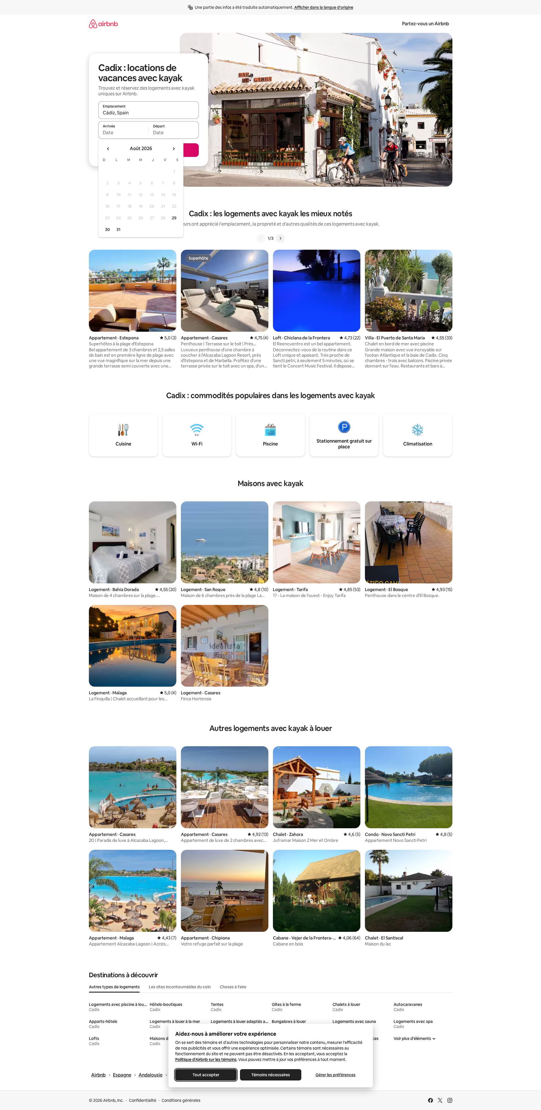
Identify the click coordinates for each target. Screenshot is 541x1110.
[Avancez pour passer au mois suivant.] (173, 148)
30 (107, 229)
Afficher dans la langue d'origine (323, 7)
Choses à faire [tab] (233, 986)
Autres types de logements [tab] (114, 986)
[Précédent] (261, 238)
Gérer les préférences (335, 1074)
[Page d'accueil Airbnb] (103, 24)
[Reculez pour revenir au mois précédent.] (108, 148)
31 (118, 229)
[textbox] (123, 132)
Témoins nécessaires (270, 1074)
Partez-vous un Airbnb (425, 24)
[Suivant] (280, 238)
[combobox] (148, 112)
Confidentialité (142, 1100)
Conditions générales (181, 1100)
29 (174, 217)
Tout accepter (206, 1074)
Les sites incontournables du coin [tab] (180, 986)
